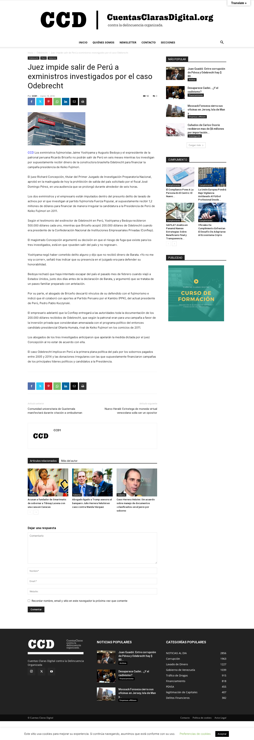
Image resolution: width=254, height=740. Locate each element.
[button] (221, 43)
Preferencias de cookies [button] (195, 734)
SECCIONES (168, 42)
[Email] (74, 101)
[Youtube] (51, 671)
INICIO (83, 42)
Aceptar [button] (222, 733)
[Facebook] (31, 101)
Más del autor (69, 460)
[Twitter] (40, 101)
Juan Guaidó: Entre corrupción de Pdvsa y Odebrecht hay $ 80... (206, 72)
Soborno (52, 58)
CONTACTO (149, 42)
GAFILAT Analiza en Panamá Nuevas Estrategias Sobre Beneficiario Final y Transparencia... (177, 232)
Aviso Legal (220, 717)
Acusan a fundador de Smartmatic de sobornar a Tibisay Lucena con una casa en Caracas (47, 503)
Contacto (185, 717)
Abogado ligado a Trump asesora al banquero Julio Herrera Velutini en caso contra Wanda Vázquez (92, 503)
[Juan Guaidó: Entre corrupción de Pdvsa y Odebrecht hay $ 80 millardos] (175, 73)
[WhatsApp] (57, 101)
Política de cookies (202, 717)
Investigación (195, 136)
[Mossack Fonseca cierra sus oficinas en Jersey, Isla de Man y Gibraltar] (175, 110)
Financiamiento (196, 95)
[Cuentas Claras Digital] (127, 19)
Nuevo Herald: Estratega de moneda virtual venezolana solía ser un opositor (131, 410)
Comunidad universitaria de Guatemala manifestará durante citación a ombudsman (55, 410)
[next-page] (36, 512)
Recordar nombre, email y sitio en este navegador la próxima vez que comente (79, 600)
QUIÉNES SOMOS (103, 42)
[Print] (82, 101)
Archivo (192, 79)
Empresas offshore (197, 116)
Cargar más (195, 145)
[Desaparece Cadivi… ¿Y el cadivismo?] (175, 92)
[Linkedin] (65, 101)
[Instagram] (31, 671)
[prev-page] (30, 512)
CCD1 (34, 95)
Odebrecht (42, 52)
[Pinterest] (48, 101)
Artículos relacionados (43, 460)
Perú (43, 58)
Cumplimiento (173, 185)
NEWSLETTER (128, 42)
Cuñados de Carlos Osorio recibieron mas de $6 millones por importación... (206, 129)
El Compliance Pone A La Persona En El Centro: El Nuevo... (179, 193)
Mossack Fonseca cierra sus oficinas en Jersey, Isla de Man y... (206, 109)
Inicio (30, 52)
